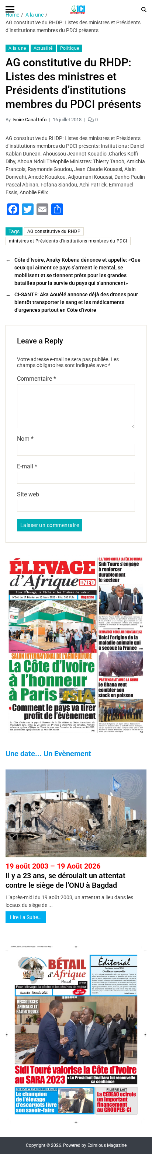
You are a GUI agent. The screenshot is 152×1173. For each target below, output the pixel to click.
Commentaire (36, 379)
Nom (25, 439)
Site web (28, 494)
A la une (17, 48)
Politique (69, 48)
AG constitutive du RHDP (53, 231)
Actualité (43, 48)
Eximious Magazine (107, 1145)
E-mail (27, 466)
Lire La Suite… (25, 917)
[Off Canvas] (10, 9)
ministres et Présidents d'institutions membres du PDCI (68, 241)
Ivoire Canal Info (29, 119)
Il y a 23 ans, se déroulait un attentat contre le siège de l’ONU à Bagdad (65, 876)
